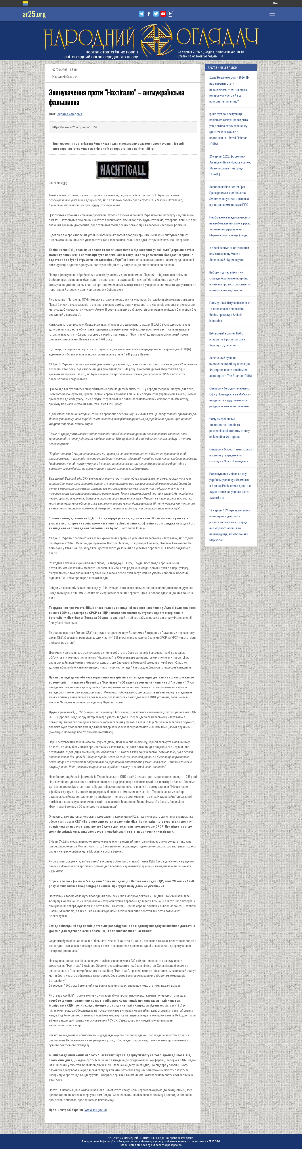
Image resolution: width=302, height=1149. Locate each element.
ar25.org (34, 13)
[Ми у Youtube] (163, 14)
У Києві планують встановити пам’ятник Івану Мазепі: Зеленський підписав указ (229, 254)
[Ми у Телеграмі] (141, 14)
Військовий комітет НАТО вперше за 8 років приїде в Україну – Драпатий (227, 339)
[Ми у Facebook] (148, 14)
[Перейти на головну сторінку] (151, 40)
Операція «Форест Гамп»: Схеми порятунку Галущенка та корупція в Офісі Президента (230, 455)
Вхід (275, 3)
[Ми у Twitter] (156, 14)
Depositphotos (173, 1145)
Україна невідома (69, 114)
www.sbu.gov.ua (95, 1110)
